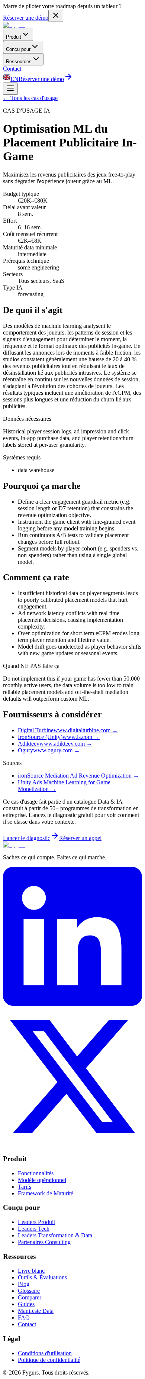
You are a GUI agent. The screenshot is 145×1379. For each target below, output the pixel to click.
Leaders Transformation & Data (55, 1235)
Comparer (29, 1297)
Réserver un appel (80, 838)
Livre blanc (31, 1270)
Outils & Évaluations (42, 1277)
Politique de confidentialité (49, 1360)
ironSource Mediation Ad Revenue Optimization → (78, 775)
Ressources (19, 61)
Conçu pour (18, 49)
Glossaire (29, 1291)
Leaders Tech (33, 1228)
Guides (26, 1304)
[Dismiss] (55, 16)
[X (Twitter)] (72, 1144)
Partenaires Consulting (44, 1242)
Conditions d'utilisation (45, 1353)
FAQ (24, 1317)
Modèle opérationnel (42, 1180)
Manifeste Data (36, 1311)
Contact (12, 68)
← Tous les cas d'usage (30, 98)
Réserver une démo (25, 17)
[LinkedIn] (72, 1004)
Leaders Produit (36, 1222)
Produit (13, 37)
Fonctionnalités (36, 1173)
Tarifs (24, 1186)
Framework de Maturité (45, 1193)
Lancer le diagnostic (26, 838)
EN (14, 79)
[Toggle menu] (10, 89)
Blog (23, 1284)
